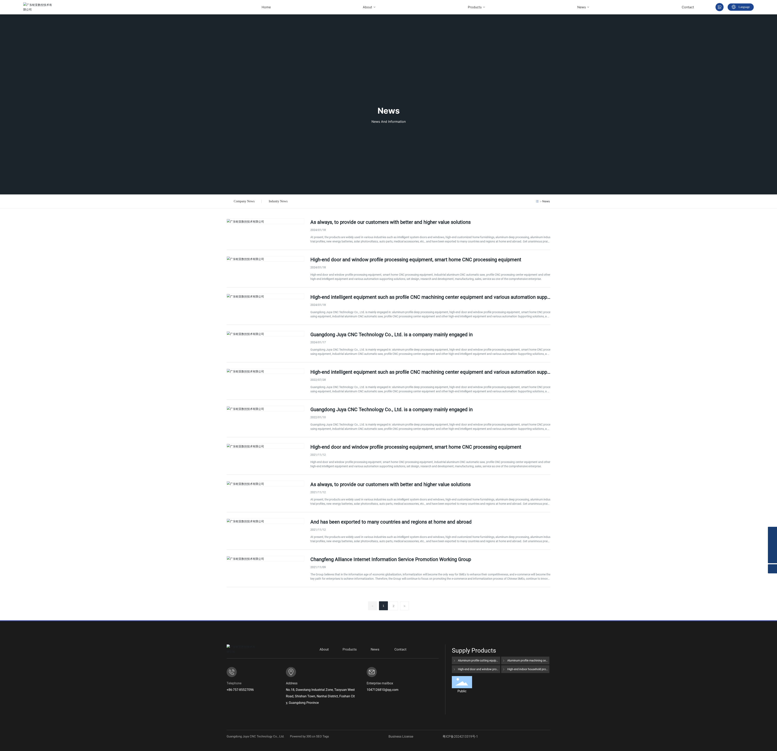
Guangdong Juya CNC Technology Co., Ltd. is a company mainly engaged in (391, 334)
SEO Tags (322, 736)
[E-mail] (772, 540)
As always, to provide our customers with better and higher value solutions (390, 222)
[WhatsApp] (772, 531)
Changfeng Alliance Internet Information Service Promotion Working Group (390, 559)
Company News (244, 201)
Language (744, 7)
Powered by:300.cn (302, 736)
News (389, 111)
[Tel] (772, 549)
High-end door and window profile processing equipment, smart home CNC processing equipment (415, 259)
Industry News (278, 201)
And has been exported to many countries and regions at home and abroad (391, 522)
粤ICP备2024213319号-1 (460, 736)
